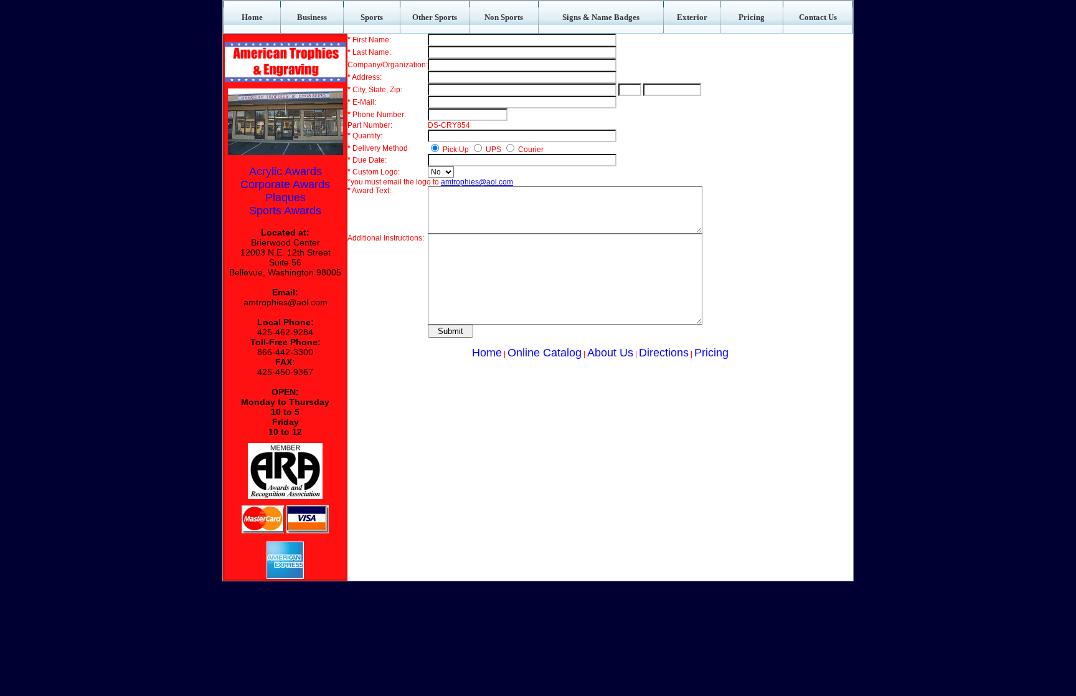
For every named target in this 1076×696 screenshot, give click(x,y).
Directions (664, 352)
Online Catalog (544, 352)
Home (487, 352)
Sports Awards (285, 210)
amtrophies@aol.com (285, 302)
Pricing (711, 352)
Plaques (285, 197)
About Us (610, 352)
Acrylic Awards (285, 171)
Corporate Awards (285, 184)
